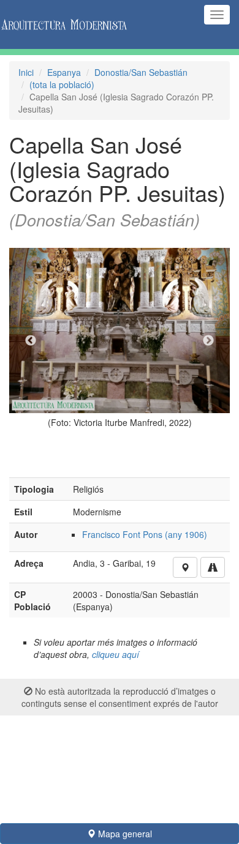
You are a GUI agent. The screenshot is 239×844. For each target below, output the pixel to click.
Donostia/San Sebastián (141, 72)
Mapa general (124, 833)
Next (208, 341)
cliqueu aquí (115, 654)
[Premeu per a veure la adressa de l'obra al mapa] (185, 567)
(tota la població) (61, 84)
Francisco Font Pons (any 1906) (144, 534)
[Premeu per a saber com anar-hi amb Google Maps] (212, 567)
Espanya (64, 72)
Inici (26, 72)
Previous (31, 341)
